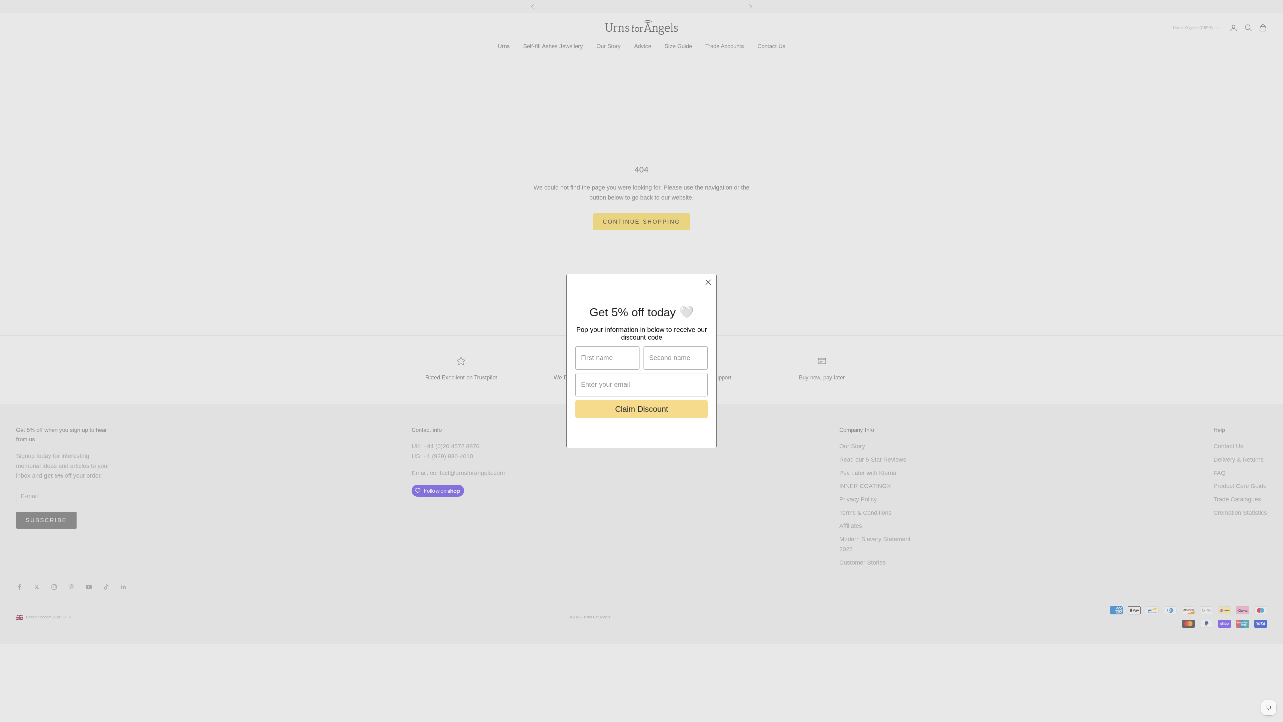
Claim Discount (641, 408)
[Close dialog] (708, 282)
